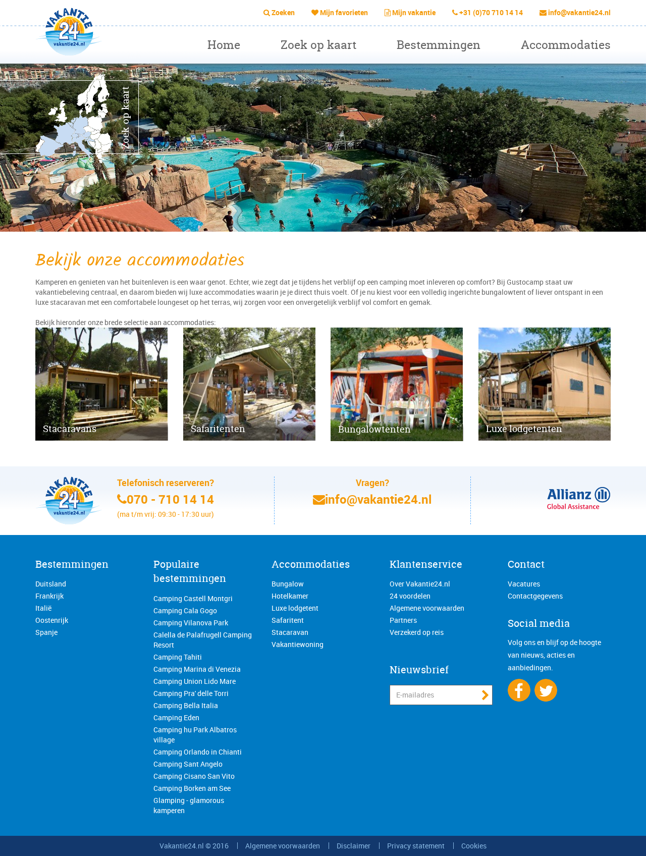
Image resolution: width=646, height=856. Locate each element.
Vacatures (524, 584)
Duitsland (50, 584)
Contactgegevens (535, 596)
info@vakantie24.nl (579, 12)
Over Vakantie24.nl (420, 584)
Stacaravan (290, 632)
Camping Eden (176, 717)
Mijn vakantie (414, 12)
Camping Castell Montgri (193, 598)
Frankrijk (49, 596)
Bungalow (288, 584)
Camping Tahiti (177, 657)
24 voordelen (410, 596)
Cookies (474, 845)
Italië (43, 608)
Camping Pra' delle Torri (191, 693)
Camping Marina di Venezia (197, 669)
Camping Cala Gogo (185, 610)
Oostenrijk (51, 620)
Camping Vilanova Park (190, 622)
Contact (526, 564)
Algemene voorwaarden (427, 608)
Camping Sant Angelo (188, 764)
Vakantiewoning (298, 644)
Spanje (46, 632)
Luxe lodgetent (295, 608)
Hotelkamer (290, 596)
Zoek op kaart (318, 44)
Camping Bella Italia (185, 705)
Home (223, 44)
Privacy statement (416, 845)
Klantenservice (426, 564)
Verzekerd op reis (417, 632)
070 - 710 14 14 (170, 499)
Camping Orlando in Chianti (197, 752)
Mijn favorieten (344, 12)
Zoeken (283, 12)
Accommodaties (566, 44)
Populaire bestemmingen (189, 571)
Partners (403, 620)
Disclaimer (353, 845)
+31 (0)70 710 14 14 (491, 12)
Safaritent (288, 620)
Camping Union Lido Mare (194, 681)
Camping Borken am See (192, 788)
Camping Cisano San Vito (194, 776)
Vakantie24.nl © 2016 (194, 845)
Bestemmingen (438, 44)
